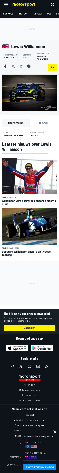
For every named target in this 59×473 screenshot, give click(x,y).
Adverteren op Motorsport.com (29, 420)
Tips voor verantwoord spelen (29, 425)
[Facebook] (5, 66)
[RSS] (46, 366)
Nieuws (43, 122)
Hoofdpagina (15, 122)
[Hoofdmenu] (6, 4)
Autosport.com (29, 395)
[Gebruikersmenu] (52, 4)
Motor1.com (29, 384)
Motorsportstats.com (29, 400)
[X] (13, 66)
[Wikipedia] (21, 66)
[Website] (29, 66)
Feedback (29, 414)
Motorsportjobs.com (29, 389)
